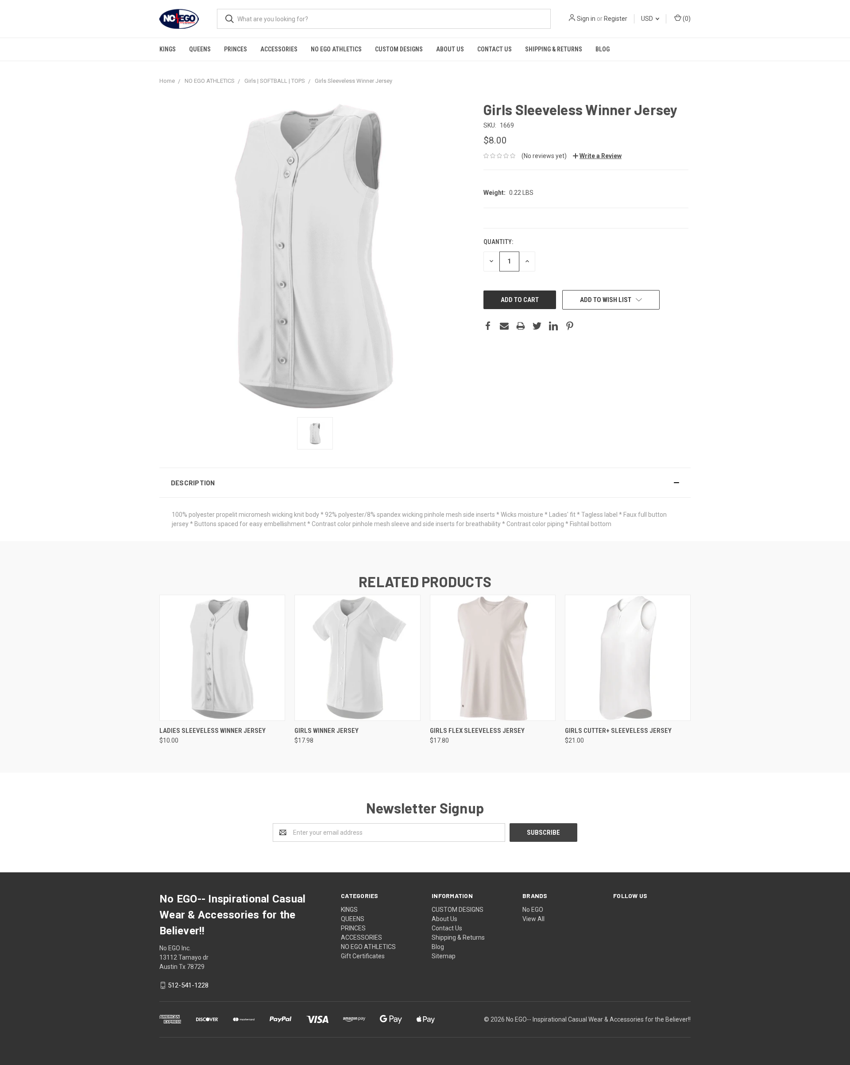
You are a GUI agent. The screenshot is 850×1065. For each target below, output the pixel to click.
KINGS (167, 49)
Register (615, 18)
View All (533, 918)
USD (647, 18)
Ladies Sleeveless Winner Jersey (212, 731)
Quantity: (498, 241)
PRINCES (235, 49)
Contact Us (494, 49)
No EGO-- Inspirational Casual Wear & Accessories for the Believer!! (598, 1019)
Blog (602, 49)
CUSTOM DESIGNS (399, 49)
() (686, 18)
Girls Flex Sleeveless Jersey (477, 731)
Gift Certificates (363, 956)
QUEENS (200, 49)
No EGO (532, 909)
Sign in (586, 18)
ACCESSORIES (279, 49)
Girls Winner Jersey (326, 731)
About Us (450, 49)
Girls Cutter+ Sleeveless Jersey (618, 731)
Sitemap (444, 956)
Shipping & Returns (553, 49)
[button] (425, 483)
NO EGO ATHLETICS (336, 49)
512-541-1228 (188, 985)
